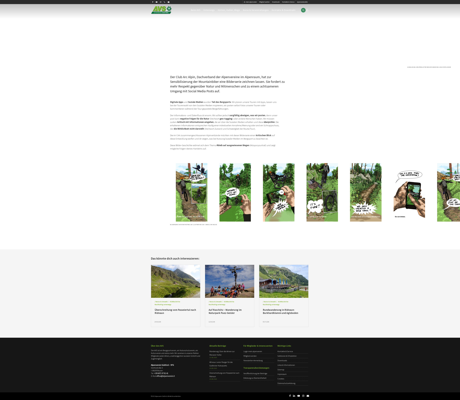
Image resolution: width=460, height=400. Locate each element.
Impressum (282, 374)
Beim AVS (195, 10)
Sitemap (280, 369)
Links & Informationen (286, 365)
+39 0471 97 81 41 (161, 373)
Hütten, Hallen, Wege (229, 10)
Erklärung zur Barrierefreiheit (254, 378)
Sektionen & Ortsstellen (287, 356)
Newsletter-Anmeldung (253, 360)
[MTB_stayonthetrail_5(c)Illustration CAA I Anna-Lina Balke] (365, 192)
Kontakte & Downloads (284, 10)
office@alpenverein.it (165, 376)
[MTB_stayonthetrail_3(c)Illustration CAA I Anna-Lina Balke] (278, 192)
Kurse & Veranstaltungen (256, 10)
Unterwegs (209, 10)
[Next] (281, 192)
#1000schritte (175, 302)
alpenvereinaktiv (302, 2)
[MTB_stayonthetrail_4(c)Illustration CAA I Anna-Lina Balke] (322, 192)
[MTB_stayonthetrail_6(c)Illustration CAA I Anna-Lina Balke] (409, 192)
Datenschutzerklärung (286, 383)
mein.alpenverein (251, 2)
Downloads (276, 2)
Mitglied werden (264, 2)
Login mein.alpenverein (252, 351)
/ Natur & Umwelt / (162, 302)
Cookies (280, 378)
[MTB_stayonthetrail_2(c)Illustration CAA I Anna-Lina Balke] (235, 192)
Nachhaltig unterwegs (163, 304)
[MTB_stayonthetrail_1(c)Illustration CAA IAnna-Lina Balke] (191, 192)
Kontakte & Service (288, 2)
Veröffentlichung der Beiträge (255, 373)
